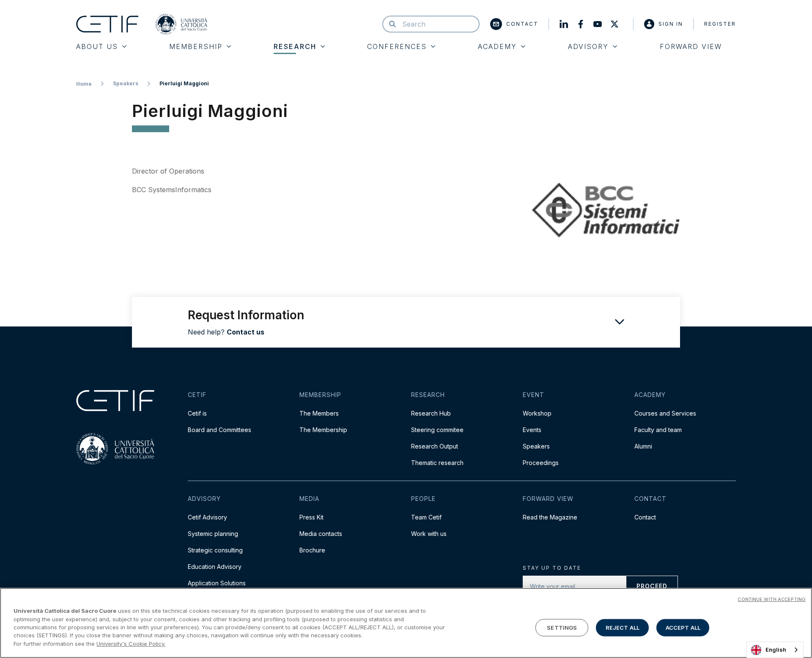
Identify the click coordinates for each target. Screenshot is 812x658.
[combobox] (775, 650)
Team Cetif (426, 517)
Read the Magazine (550, 517)
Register (720, 24)
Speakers (125, 83)
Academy (497, 46)
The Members (319, 413)
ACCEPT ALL (683, 627)
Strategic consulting (215, 550)
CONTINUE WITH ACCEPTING (772, 599)
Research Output (434, 446)
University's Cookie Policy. (130, 643)
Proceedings (541, 462)
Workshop (537, 413)
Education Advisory (214, 566)
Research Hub (431, 413)
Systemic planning (213, 533)
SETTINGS (562, 627)
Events (532, 429)
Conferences (397, 46)
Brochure (312, 550)
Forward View (691, 46)
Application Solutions (217, 583)
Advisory (588, 46)
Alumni (643, 446)
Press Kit (311, 517)
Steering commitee (437, 429)
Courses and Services (665, 413)
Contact (522, 24)
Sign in (670, 24)
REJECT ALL (622, 627)
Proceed (651, 586)
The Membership (323, 429)
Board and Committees (219, 429)
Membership (195, 46)
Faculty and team (658, 429)
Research (295, 46)
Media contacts (320, 533)
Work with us (429, 533)
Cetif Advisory (207, 517)
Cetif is (197, 413)
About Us (97, 46)
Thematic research (437, 462)
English (775, 649)
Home (84, 84)
